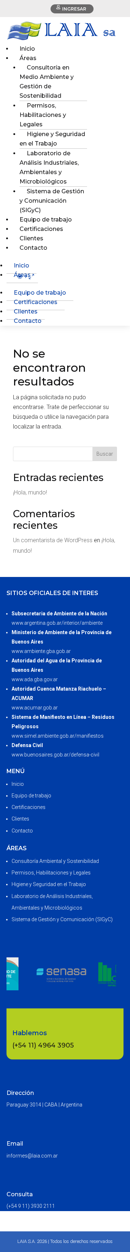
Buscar (104, 454)
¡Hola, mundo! (30, 492)
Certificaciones (35, 302)
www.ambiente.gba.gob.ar (41, 651)
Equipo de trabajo (40, 292)
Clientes (26, 311)
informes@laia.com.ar (32, 1156)
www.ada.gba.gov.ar (35, 679)
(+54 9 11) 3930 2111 (30, 1206)
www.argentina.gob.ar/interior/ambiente (57, 623)
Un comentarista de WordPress (52, 540)
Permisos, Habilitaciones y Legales (43, 115)
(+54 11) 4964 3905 (43, 1045)
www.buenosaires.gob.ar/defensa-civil (55, 755)
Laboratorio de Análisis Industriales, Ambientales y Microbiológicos (49, 167)
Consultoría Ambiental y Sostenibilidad (55, 861)
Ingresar (74, 9)
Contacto (33, 247)
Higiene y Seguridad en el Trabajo (52, 139)
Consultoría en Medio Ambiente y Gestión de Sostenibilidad (47, 81)
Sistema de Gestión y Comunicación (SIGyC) (52, 201)
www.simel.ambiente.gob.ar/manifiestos (58, 736)
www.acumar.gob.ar (35, 708)
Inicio (21, 265)
